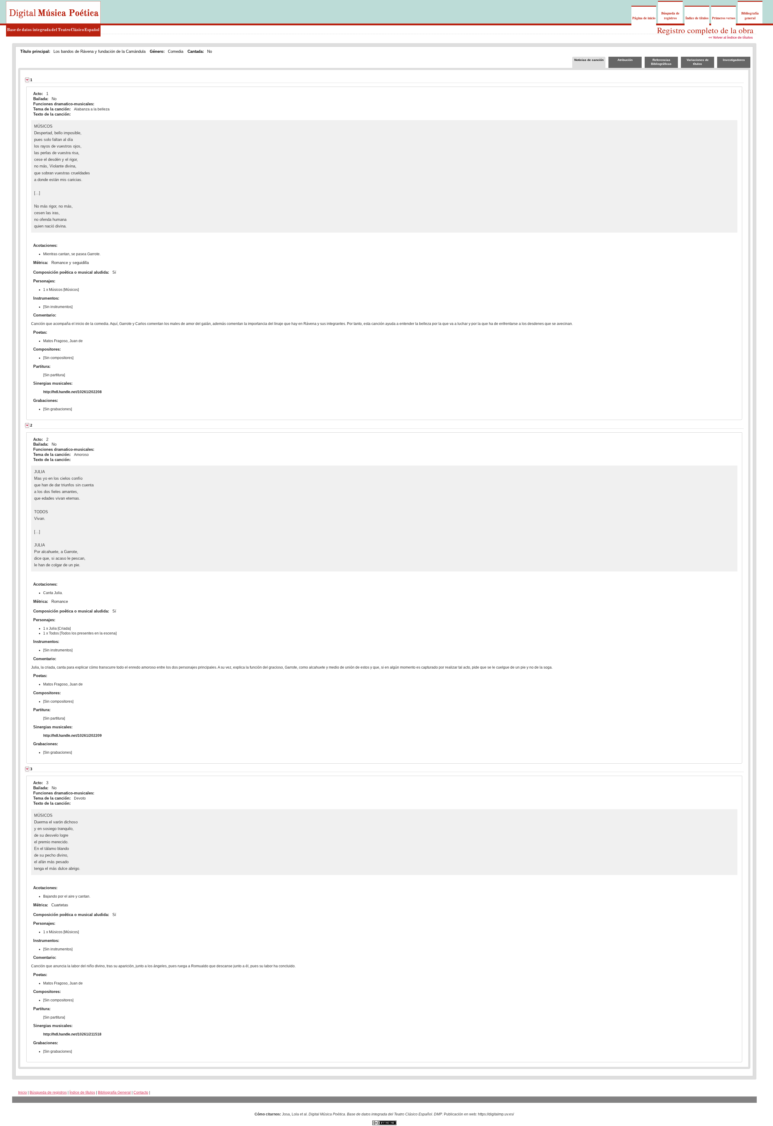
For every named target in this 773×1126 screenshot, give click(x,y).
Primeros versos (723, 18)
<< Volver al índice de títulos (730, 37)
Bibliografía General (114, 1092)
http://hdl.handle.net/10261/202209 (72, 735)
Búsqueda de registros (670, 16)
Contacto (140, 1092)
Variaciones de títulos (698, 61)
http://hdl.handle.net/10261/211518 (72, 1034)
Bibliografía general (750, 16)
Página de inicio (644, 18)
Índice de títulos (696, 18)
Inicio (22, 1092)
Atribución (625, 60)
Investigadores (734, 60)
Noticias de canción (589, 60)
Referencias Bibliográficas (661, 61)
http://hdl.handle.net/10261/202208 (72, 392)
